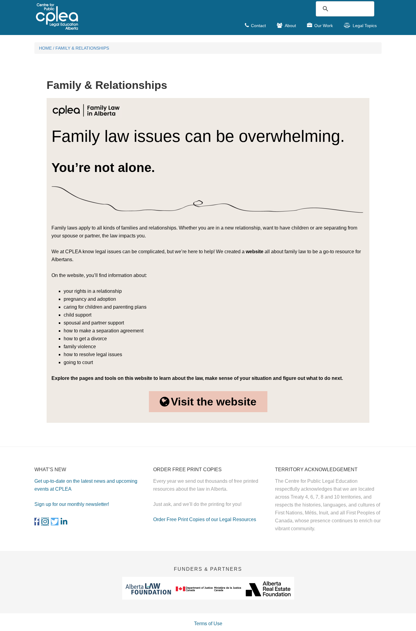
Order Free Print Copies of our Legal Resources (204, 519)
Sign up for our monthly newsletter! (71, 504)
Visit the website (213, 401)
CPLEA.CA (80, 16)
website (254, 251)
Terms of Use (208, 623)
